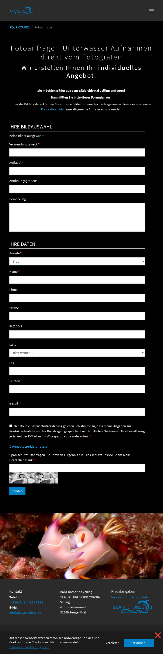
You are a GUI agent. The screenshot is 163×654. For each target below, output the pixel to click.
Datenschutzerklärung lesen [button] (29, 647)
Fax (11, 363)
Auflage (15, 162)
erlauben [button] (138, 643)
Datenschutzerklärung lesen (29, 446)
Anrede (15, 253)
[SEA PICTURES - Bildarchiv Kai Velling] (21, 10)
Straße (14, 308)
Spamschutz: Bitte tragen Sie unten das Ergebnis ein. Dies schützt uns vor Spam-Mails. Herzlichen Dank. (70, 457)
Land (13, 344)
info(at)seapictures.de (25, 612)
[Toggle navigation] (151, 10)
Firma (13, 290)
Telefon (14, 381)
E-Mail (14, 403)
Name (14, 271)
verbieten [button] (112, 643)
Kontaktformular (53, 109)
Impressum (119, 597)
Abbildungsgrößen (23, 181)
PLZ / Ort (15, 326)
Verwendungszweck (24, 144)
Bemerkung (17, 199)
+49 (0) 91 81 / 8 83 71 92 (26, 602)
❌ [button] (158, 635)
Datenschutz (140, 597)
